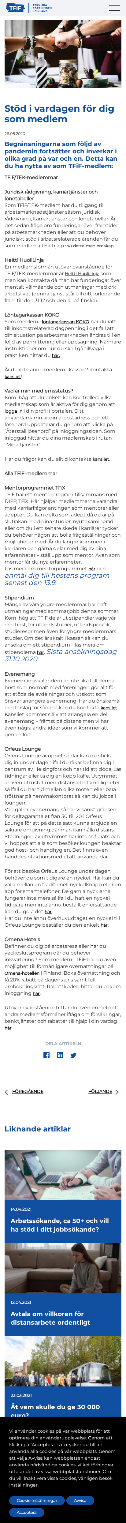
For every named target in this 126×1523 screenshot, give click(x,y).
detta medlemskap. (93, 246)
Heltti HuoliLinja (82, 273)
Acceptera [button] (27, 1512)
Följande (100, 1091)
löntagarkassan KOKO (65, 321)
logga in (13, 411)
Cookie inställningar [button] (37, 1500)
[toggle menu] (115, 11)
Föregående (27, 1091)
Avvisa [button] (80, 1500)
